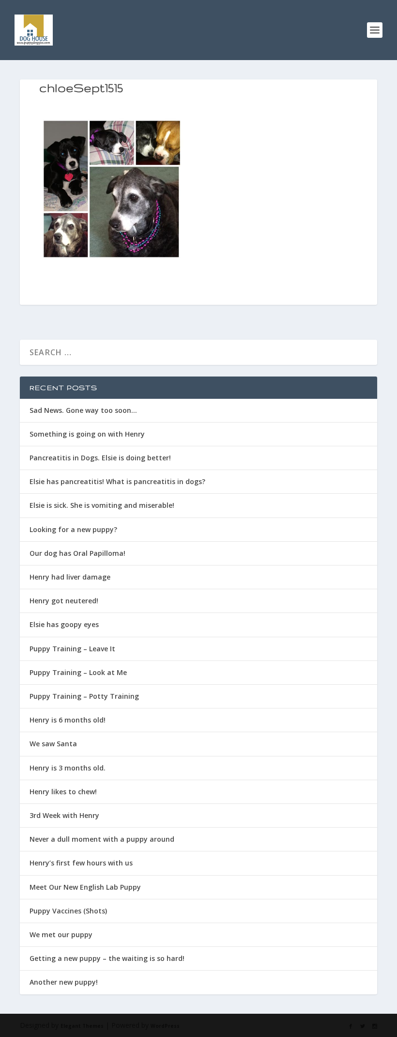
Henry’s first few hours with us (81, 862)
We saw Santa (53, 743)
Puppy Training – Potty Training (84, 696)
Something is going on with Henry (87, 434)
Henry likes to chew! (63, 791)
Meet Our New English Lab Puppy (85, 887)
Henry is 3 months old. (68, 767)
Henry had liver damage (70, 576)
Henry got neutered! (64, 600)
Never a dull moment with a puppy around (102, 839)
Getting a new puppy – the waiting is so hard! (107, 958)
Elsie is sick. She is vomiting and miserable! (102, 505)
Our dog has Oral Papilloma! (77, 553)
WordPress (165, 1025)
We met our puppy (61, 934)
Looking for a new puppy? (73, 529)
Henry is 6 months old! (68, 719)
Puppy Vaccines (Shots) (68, 910)
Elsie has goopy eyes (64, 624)
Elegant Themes (82, 1025)
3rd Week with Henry (64, 815)
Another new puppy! (64, 982)
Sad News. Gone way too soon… (83, 410)
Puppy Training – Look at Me (78, 672)
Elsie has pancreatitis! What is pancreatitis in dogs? (117, 481)
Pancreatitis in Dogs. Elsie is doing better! (100, 457)
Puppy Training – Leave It (72, 648)
